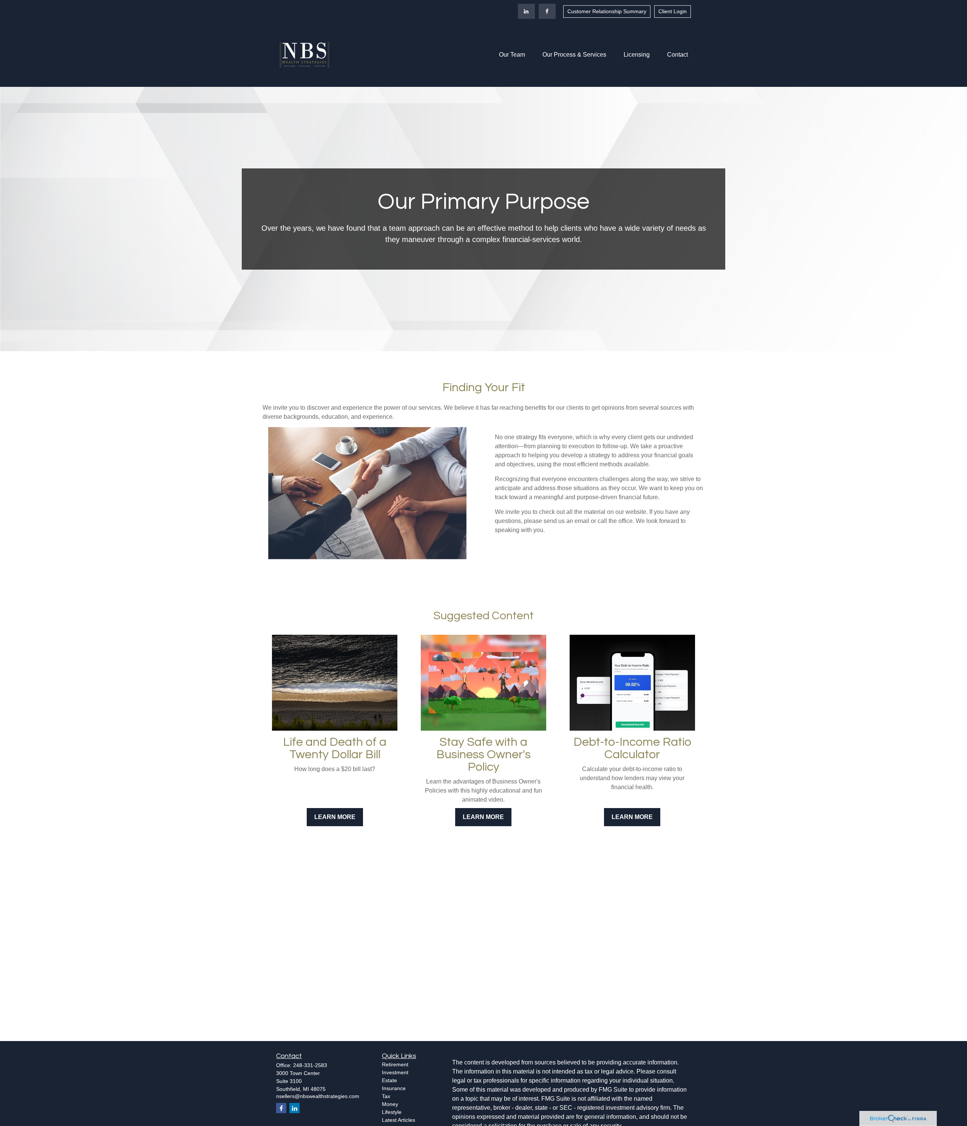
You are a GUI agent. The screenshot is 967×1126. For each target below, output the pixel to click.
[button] (512, 55)
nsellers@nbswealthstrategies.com (317, 1096)
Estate (389, 1080)
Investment (395, 1072)
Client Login (672, 11)
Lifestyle (392, 1112)
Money (390, 1104)
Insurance (394, 1088)
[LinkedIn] (526, 11)
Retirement (395, 1064)
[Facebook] (547, 11)
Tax (386, 1096)
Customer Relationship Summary (606, 11)
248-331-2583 (310, 1065)
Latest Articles (398, 1120)
